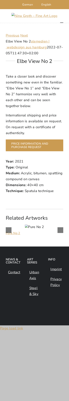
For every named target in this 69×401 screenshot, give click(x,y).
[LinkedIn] (15, 290)
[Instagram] (8, 290)
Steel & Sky (33, 291)
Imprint (55, 269)
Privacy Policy (55, 282)
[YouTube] (8, 298)
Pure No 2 (13, 233)
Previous (12, 35)
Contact (13, 272)
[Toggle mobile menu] (61, 21)
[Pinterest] (15, 298)
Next (24, 35)
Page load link (11, 328)
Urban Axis (34, 275)
